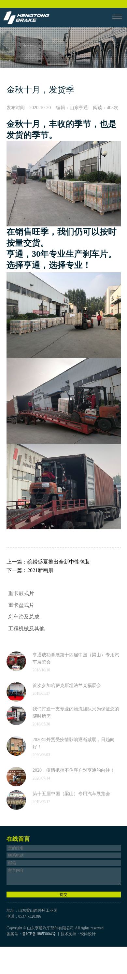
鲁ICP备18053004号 (39, 934)
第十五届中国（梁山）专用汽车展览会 (71, 793)
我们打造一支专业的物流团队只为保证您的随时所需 (76, 713)
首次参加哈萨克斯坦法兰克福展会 (67, 685)
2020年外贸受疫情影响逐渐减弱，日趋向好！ (74, 743)
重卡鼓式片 (21, 593)
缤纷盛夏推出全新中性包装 (58, 562)
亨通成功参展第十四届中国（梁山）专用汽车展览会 (76, 658)
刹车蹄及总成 (23, 617)
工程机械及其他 (26, 628)
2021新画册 (40, 570)
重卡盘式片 (21, 605)
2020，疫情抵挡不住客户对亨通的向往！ (74, 770)
